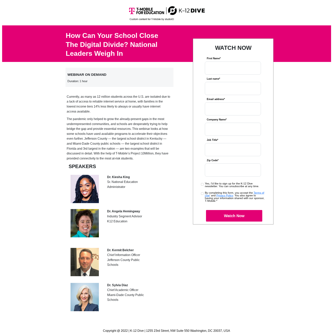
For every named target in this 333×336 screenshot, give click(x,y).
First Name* (214, 58)
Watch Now (234, 216)
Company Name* (217, 119)
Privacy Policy (224, 195)
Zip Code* (213, 160)
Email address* (216, 99)
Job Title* (212, 140)
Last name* (213, 79)
